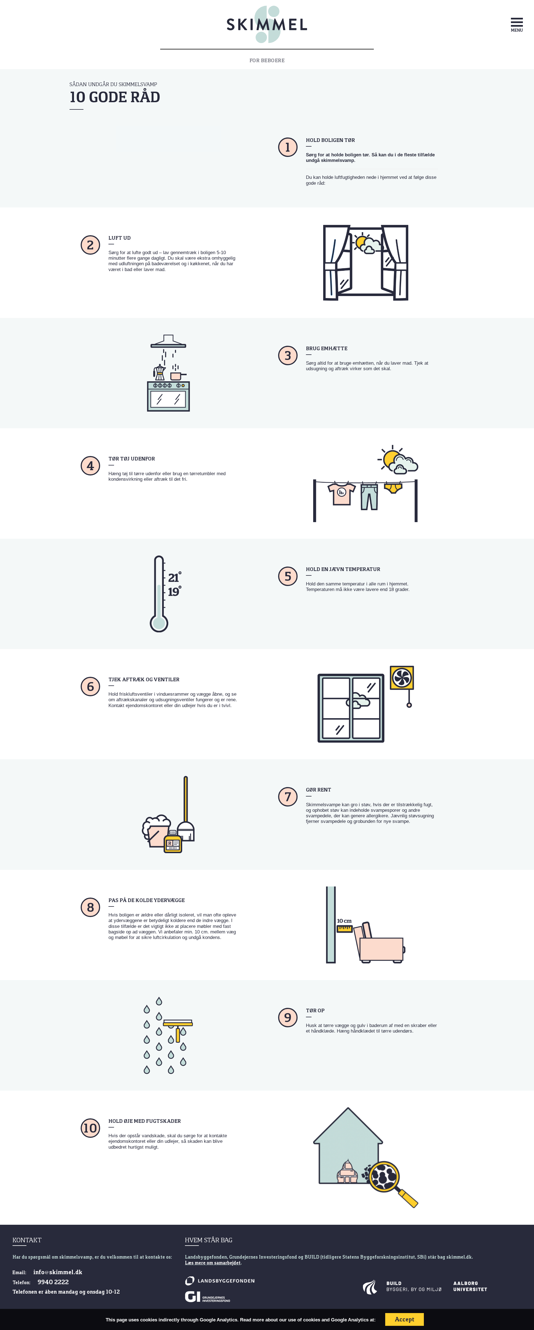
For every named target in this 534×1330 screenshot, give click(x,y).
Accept (404, 1319)
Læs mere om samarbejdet (213, 1263)
